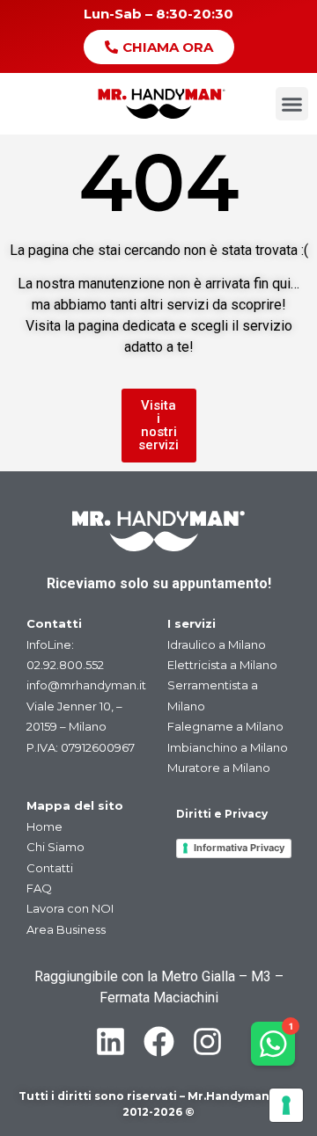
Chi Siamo (55, 847)
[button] (292, 103)
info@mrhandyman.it (86, 685)
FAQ (39, 888)
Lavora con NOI (70, 908)
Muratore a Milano (218, 768)
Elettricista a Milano (222, 665)
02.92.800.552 (65, 665)
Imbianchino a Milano (227, 747)
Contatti (49, 868)
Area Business (66, 929)
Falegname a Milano (225, 726)
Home (44, 826)
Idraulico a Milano (216, 644)
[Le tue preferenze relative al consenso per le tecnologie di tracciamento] (286, 1105)
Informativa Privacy (239, 847)
